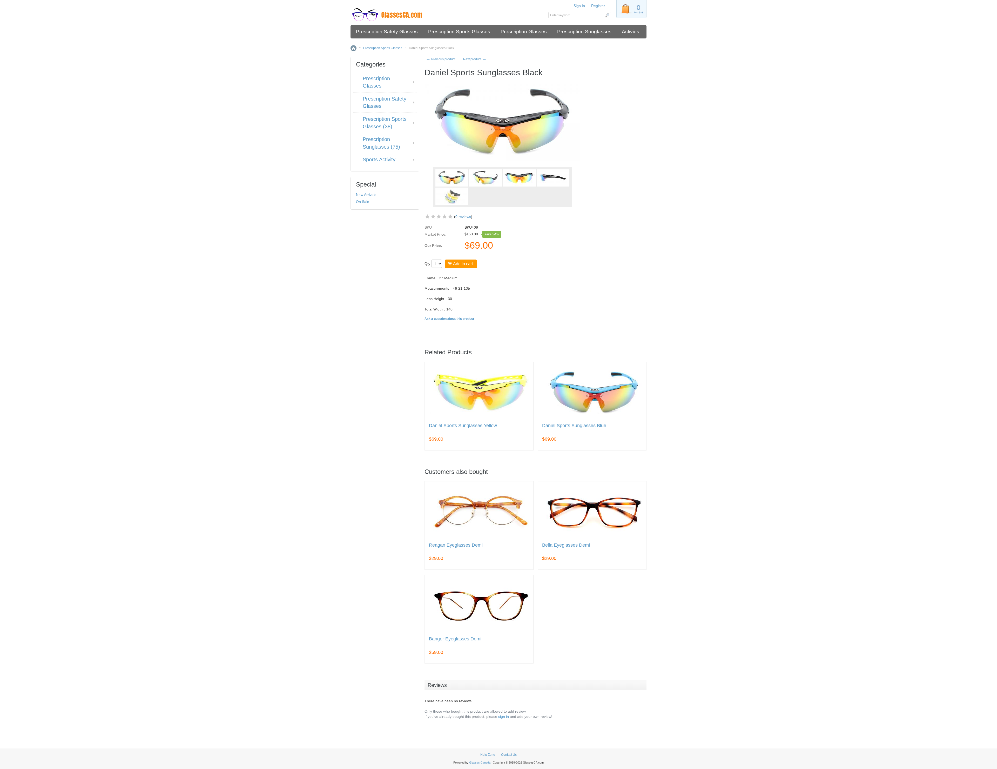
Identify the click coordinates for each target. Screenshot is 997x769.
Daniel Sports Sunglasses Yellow (463, 425)
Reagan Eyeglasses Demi (456, 545)
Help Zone (487, 755)
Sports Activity (379, 159)
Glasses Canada (479, 762)
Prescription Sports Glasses (459, 31)
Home (353, 48)
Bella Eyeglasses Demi (566, 545)
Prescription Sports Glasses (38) (385, 122)
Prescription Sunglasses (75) (381, 143)
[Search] (607, 15)
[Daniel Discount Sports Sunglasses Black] (485, 178)
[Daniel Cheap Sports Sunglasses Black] (519, 178)
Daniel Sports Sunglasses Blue (574, 425)
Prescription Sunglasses (584, 31)
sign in (503, 716)
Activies (630, 31)
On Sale (362, 202)
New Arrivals (366, 195)
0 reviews (463, 217)
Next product (475, 59)
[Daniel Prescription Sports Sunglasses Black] (451, 178)
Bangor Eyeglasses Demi (455, 639)
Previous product (440, 59)
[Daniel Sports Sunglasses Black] (451, 196)
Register (598, 6)
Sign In (579, 6)
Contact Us (509, 755)
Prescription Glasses (524, 31)
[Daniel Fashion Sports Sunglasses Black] (553, 178)
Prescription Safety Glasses (387, 31)
